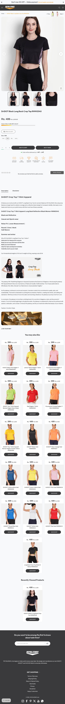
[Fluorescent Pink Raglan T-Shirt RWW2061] (54, 355)
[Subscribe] (47, 643)
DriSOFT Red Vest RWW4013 (54, 526)
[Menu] (2, 7)
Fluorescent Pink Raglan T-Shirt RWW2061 (54, 368)
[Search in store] (59, 7)
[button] (1, 2)
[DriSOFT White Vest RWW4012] (32, 513)
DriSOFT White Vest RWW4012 (32, 527)
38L (12, 138)
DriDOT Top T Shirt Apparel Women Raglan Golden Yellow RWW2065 (11, 448)
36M (7, 138)
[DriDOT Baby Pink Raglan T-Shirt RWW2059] (10, 355)
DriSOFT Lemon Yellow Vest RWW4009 (32, 488)
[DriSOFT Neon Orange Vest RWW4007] (54, 434)
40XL (16, 138)
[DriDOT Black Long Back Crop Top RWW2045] (32, 600)
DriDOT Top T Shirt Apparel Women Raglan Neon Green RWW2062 (11, 408)
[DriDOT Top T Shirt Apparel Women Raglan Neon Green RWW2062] (10, 394)
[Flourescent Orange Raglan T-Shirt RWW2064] (54, 394)
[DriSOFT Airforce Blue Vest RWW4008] (10, 475)
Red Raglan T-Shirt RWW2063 (32, 407)
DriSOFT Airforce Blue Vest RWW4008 (11, 488)
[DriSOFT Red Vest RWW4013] (54, 513)
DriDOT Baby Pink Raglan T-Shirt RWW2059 (11, 368)
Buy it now (47, 147)
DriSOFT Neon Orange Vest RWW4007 (54, 447)
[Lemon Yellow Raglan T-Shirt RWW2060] (32, 355)
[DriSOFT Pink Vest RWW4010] (54, 475)
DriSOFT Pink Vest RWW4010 (54, 487)
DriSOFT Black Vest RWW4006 (32, 447)
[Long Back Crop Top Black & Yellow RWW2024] (32, 552)
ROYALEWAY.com (34, 697)
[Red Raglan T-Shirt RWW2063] (32, 394)
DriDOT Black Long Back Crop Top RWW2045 (32, 614)
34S (3, 138)
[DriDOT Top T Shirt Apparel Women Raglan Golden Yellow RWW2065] (10, 434)
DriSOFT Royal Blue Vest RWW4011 (11, 527)
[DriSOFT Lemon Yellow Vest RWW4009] (32, 475)
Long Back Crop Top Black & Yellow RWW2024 (32, 565)
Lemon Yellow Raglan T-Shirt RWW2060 (32, 368)
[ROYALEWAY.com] (10, 7)
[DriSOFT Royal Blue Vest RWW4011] (10, 513)
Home (2, 13)
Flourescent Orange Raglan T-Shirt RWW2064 (54, 407)
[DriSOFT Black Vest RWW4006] (32, 434)
